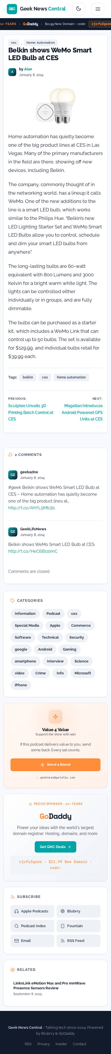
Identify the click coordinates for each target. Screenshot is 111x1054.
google (21, 649)
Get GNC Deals (52, 847)
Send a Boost (59, 764)
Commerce (81, 625)
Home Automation (40, 43)
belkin (28, 377)
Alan (28, 69)
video (19, 673)
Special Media (27, 625)
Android (45, 649)
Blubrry (73, 911)
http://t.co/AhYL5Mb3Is (31, 507)
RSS (28, 1044)
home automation (71, 377)
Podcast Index (33, 926)
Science (82, 661)
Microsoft (83, 673)
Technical (50, 637)
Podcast (53, 613)
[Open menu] (98, 9)
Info (60, 673)
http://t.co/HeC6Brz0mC (32, 551)
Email (26, 941)
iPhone (21, 685)
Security (76, 637)
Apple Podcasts (34, 911)
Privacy (43, 1044)
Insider (61, 1044)
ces (14, 43)
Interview (55, 661)
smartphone (25, 661)
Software (23, 637)
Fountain (75, 926)
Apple (55, 625)
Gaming (69, 649)
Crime (40, 673)
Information (25, 613)
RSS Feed (75, 941)
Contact (79, 1044)
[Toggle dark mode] (78, 9)
